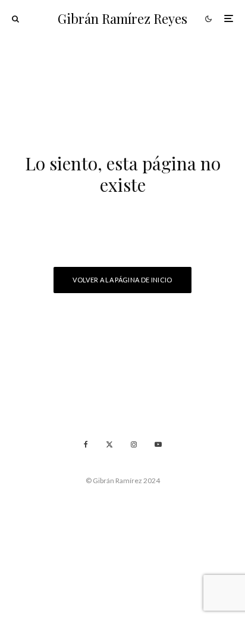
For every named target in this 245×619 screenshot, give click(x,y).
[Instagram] (134, 444)
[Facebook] (86, 444)
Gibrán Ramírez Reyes (122, 18)
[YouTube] (158, 444)
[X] (109, 444)
